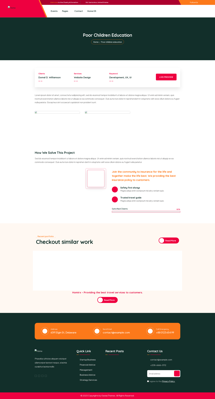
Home (96, 42)
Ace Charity (43, 282)
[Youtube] (206, 2)
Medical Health (55, 282)
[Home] (12, 8)
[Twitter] (202, 2)
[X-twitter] (39, 376)
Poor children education (46, 277)
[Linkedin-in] (204, 2)
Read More (170, 240)
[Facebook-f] (200, 2)
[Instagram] (46, 376)
